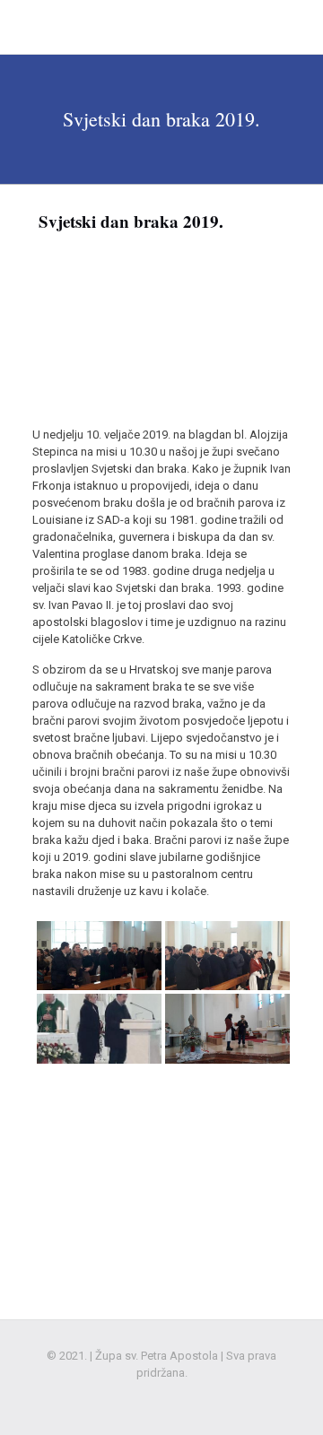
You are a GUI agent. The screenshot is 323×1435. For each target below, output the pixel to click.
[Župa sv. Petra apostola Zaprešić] (126, 26)
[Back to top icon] (286, 1398)
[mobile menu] (299, 27)
